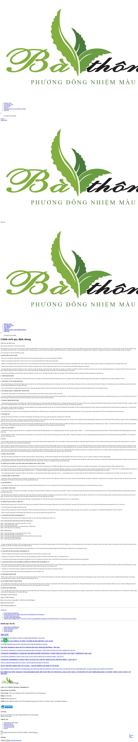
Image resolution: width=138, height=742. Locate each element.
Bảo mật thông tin (8, 724)
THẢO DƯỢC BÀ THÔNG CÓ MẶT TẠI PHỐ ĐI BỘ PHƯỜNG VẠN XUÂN (27, 641)
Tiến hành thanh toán (16, 740)
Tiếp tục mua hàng (5, 740)
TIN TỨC (6, 107)
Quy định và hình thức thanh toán (12, 617)
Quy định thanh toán (9, 727)
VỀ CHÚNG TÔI (8, 104)
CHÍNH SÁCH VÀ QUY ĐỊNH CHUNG (15, 109)
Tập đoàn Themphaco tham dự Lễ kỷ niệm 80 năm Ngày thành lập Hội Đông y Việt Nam (30, 647)
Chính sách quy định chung (11, 722)
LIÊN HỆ (6, 110)
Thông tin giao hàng (9, 725)
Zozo (36, 732)
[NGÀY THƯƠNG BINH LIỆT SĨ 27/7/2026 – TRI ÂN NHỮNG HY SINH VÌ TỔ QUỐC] (25, 662)
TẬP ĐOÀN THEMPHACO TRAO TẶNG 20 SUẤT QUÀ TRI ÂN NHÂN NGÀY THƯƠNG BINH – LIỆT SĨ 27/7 (39, 659)
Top (2, 731)
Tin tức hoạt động (8, 629)
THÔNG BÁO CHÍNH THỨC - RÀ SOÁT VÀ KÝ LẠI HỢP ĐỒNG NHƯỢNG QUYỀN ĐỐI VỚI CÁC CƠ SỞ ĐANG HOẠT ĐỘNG (40, 618)
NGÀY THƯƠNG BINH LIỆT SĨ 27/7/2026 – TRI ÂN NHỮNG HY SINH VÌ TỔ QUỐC (30, 666)
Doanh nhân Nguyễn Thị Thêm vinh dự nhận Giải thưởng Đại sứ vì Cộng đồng (24, 614)
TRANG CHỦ (8, 103)
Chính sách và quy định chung (11, 627)
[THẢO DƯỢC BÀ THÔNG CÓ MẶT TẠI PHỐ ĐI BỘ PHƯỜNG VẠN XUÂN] (23, 638)
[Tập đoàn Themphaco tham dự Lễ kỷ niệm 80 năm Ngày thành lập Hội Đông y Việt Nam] (24, 644)
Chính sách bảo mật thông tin (11, 613)
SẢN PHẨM (7, 106)
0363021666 (4, 120)
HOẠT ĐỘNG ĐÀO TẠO (11, 628)
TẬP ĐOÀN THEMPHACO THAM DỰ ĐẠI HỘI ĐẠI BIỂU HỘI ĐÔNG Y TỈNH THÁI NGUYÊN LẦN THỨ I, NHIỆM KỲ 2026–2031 (46, 653)
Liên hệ (6, 728)
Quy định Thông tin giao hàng (11, 616)
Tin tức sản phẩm (8, 631)
